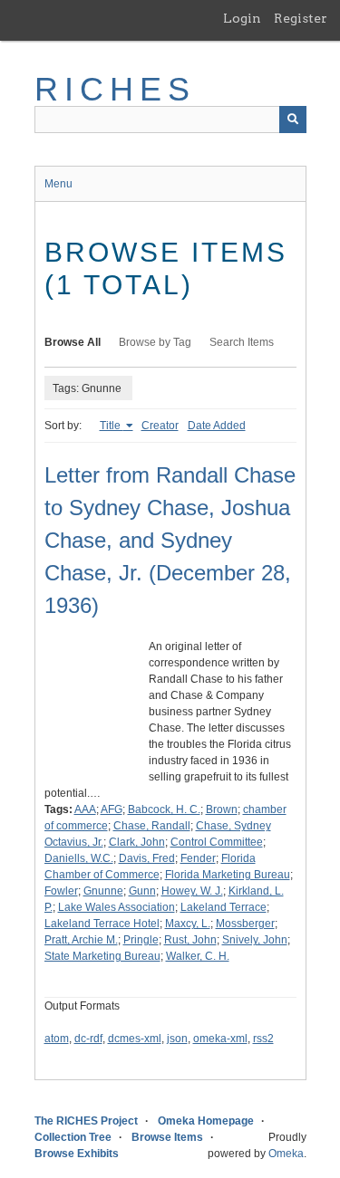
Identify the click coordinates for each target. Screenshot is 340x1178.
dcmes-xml (134, 1038)
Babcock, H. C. (164, 809)
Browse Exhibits (76, 1153)
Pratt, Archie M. (81, 940)
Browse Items (167, 1137)
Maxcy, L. (187, 923)
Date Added (217, 425)
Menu (58, 183)
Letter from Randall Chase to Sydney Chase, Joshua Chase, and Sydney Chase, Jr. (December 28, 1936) (170, 540)
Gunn (142, 891)
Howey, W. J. (192, 891)
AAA (85, 809)
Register (300, 18)
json (177, 1038)
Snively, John (254, 940)
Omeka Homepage (206, 1121)
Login (242, 18)
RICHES (115, 89)
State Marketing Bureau (102, 956)
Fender (198, 858)
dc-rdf (88, 1038)
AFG (111, 809)
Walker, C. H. (197, 956)
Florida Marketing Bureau (227, 874)
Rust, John (190, 940)
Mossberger (245, 923)
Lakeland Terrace (223, 907)
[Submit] (292, 119)
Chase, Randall (151, 825)
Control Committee (216, 842)
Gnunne (103, 891)
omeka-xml (220, 1038)
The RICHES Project (86, 1121)
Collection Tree (73, 1137)
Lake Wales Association (116, 907)
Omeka (286, 1153)
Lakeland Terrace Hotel (102, 923)
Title (111, 425)
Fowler (61, 891)
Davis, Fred (147, 858)
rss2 (263, 1038)
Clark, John (137, 842)
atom (56, 1038)
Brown (222, 809)
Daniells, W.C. (78, 858)
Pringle (141, 940)
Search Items (241, 342)
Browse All (72, 342)
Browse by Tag (155, 342)
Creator (160, 425)
